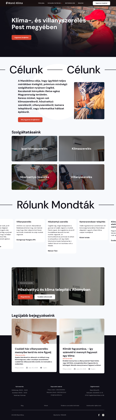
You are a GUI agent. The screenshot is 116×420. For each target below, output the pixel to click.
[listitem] (41, 236)
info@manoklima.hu (56, 395)
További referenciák (44, 297)
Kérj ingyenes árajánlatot (30, 120)
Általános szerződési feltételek (70, 405)
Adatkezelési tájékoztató (93, 405)
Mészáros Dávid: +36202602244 (56, 392)
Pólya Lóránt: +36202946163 (56, 390)
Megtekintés (25, 297)
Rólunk (46, 405)
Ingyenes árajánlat (101, 3)
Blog (22, 405)
